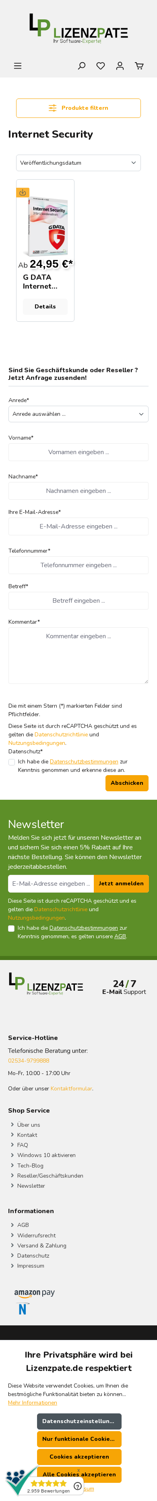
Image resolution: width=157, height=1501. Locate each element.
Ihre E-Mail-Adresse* (34, 512)
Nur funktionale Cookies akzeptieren (82, 1439)
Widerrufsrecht (36, 1235)
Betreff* (18, 586)
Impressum (30, 1266)
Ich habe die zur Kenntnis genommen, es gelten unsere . (72, 932)
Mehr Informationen (32, 1403)
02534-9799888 (28, 1061)
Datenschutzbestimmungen (84, 761)
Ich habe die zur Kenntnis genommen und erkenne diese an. (73, 766)
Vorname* (20, 438)
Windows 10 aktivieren (46, 1155)
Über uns (28, 1125)
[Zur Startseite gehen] (78, 30)
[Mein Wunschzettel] (100, 66)
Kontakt (26, 1135)
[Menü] (17, 66)
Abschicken (127, 783)
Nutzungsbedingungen (36, 743)
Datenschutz (32, 1256)
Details (45, 306)
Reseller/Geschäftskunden (49, 1176)
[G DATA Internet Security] (45, 226)
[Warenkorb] (139, 66)
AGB (120, 936)
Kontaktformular (71, 1088)
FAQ (22, 1145)
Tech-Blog (29, 1166)
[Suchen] (81, 66)
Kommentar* (24, 622)
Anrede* (18, 400)
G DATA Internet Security (37, 282)
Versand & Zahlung (41, 1245)
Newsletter (30, 1186)
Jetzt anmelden (121, 883)
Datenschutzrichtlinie (61, 734)
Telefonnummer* (29, 551)
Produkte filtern (84, 108)
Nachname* (23, 476)
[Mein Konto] (120, 66)
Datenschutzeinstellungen (81, 1421)
